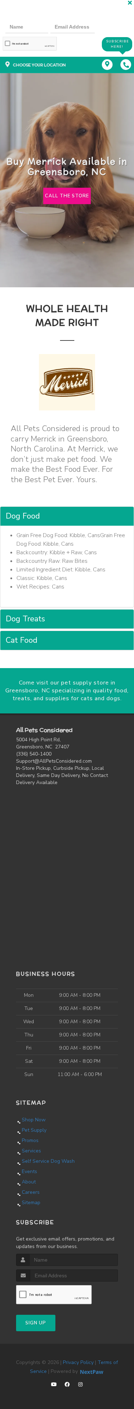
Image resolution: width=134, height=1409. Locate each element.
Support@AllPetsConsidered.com (54, 761)
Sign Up (35, 1323)
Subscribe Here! (117, 44)
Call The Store (67, 196)
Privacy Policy (78, 1362)
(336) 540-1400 (33, 754)
